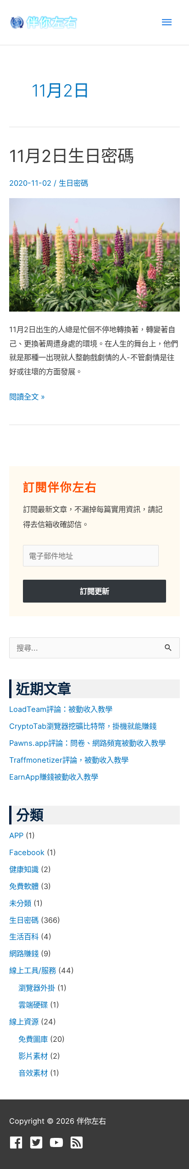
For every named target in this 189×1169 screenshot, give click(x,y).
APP (16, 835)
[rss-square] (79, 1142)
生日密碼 (73, 183)
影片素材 (33, 1056)
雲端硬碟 (33, 1004)
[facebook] (18, 1142)
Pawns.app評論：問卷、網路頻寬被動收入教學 (87, 743)
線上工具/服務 (32, 970)
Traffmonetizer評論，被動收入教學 (68, 760)
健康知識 (24, 869)
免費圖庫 (33, 1039)
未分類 (20, 903)
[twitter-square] (38, 1142)
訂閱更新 (94, 591)
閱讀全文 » (27, 395)
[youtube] (58, 1142)
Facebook (26, 852)
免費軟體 (24, 886)
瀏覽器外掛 (36, 987)
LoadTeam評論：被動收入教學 (60, 709)
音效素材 (33, 1072)
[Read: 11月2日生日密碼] (94, 254)
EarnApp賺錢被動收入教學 (53, 776)
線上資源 (24, 1021)
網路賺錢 (24, 953)
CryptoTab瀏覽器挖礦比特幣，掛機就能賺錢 (82, 726)
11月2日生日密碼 (71, 156)
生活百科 (24, 936)
